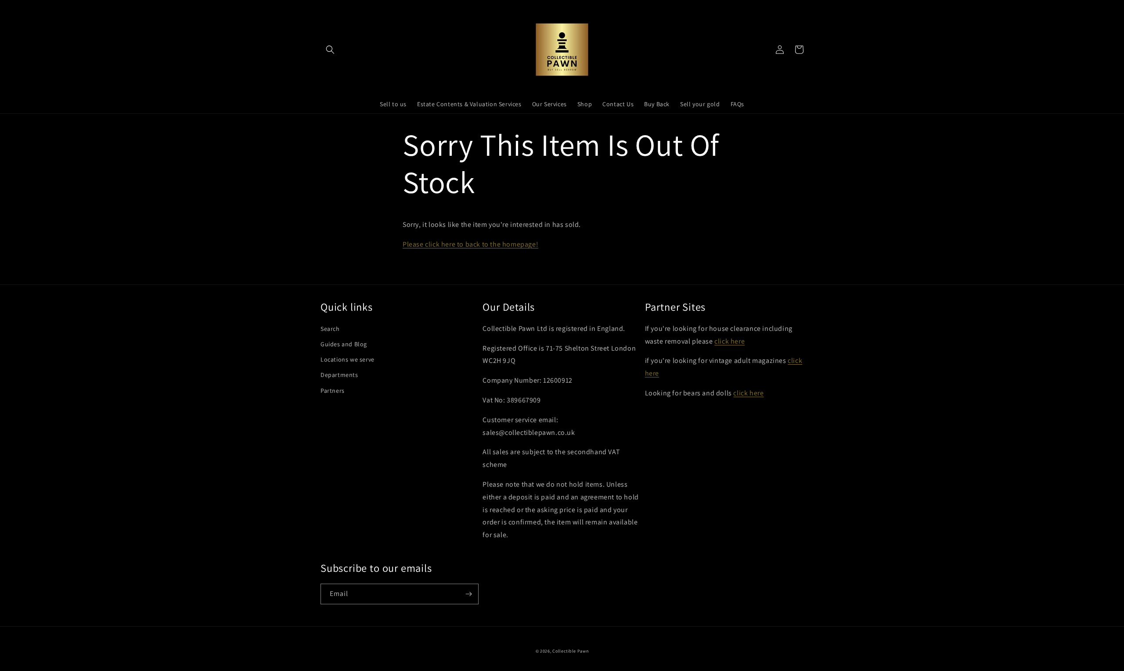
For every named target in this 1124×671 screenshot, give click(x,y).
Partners (333, 391)
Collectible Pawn (570, 651)
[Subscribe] (468, 594)
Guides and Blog (344, 344)
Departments (339, 375)
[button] (330, 49)
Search (330, 329)
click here (729, 341)
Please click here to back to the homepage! (470, 244)
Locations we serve (348, 359)
